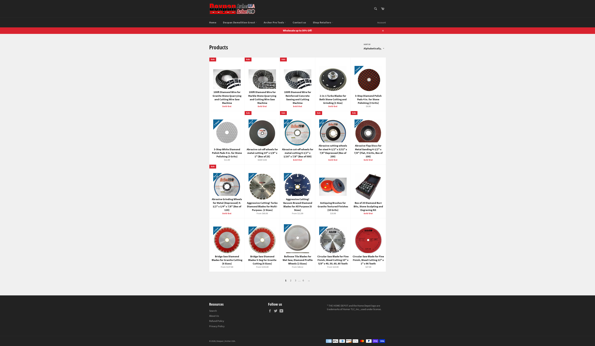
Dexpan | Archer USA (225, 341)
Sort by (367, 44)
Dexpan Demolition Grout (239, 22)
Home (212, 22)
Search (213, 310)
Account (381, 22)
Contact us (299, 22)
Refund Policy (216, 321)
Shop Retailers (322, 22)
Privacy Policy (217, 326)
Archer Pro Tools (274, 22)
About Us (214, 316)
